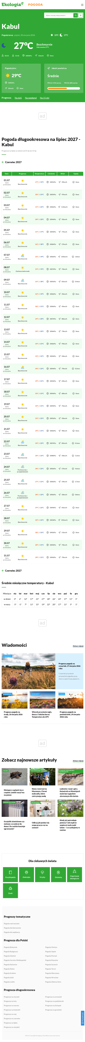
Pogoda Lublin (9, 982)
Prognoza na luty (10, 1001)
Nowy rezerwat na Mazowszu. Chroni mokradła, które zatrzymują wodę (39, 792)
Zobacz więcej (78, 646)
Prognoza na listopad (53, 1005)
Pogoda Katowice (10, 965)
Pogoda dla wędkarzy (12, 932)
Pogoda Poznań (51, 956)
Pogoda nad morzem (11, 924)
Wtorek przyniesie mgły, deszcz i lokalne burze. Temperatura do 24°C (42, 714)
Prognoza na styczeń (11, 997)
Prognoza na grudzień (53, 1010)
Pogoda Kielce (9, 969)
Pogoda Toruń (50, 969)
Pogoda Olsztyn (51, 947)
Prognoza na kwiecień (12, 1010)
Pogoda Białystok (10, 947)
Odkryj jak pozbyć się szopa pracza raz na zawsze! (40, 825)
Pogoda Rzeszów (51, 960)
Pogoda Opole (50, 952)
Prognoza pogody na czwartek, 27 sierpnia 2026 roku (69, 666)
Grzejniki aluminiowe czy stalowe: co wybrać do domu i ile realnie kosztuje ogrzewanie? (14, 825)
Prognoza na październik (54, 1001)
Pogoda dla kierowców (12, 928)
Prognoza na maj (10, 1014)
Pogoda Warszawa (52, 973)
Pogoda (35, 4)
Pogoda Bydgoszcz (11, 952)
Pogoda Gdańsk (10, 956)
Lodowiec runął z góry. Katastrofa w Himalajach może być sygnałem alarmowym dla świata (70, 792)
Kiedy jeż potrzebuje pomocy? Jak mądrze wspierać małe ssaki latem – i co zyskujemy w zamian (70, 825)
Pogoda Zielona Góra (53, 982)
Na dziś (18, 97)
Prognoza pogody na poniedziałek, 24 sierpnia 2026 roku (70, 714)
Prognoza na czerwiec (12, 1018)
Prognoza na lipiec (10, 1023)
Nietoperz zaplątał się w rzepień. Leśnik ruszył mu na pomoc (14, 792)
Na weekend (31, 97)
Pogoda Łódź (9, 977)
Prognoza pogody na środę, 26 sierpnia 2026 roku (13, 714)
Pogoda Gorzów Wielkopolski (15, 960)
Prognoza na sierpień (12, 1027)
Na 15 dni (44, 97)
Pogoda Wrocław (51, 977)
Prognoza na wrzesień (53, 997)
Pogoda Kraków (10, 973)
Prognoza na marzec (11, 1005)
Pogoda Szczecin (51, 965)
